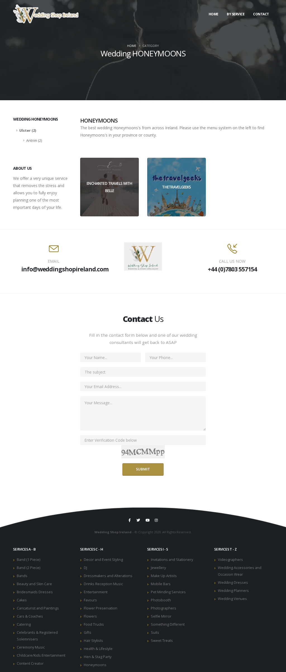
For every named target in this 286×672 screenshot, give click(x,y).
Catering (24, 624)
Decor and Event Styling (103, 559)
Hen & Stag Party (97, 656)
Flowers (90, 616)
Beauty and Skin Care (34, 584)
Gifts (87, 632)
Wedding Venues (232, 598)
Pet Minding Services (168, 592)
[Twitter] (138, 520)
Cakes (22, 600)
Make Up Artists (164, 575)
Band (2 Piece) (28, 567)
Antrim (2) (34, 140)
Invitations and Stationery (172, 559)
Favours (90, 600)
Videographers (230, 559)
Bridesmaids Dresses (35, 592)
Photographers (163, 608)
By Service (235, 14)
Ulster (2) (27, 130)
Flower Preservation (100, 608)
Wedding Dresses (233, 582)
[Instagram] (156, 520)
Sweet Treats (162, 640)
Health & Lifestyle (98, 648)
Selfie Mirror (161, 616)
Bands (22, 575)
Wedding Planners (233, 590)
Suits (155, 632)
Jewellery (158, 567)
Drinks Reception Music (103, 584)
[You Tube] (147, 520)
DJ (85, 567)
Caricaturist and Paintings (38, 608)
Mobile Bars (161, 584)
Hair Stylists (93, 640)
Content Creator (30, 663)
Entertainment (96, 592)
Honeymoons (95, 665)
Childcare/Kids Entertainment (41, 655)
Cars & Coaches (30, 616)
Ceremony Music (31, 647)
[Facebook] (130, 520)
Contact (261, 14)
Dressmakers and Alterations (108, 575)
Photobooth (161, 600)
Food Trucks (94, 624)
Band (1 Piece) (28, 559)
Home (213, 14)
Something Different (168, 624)
